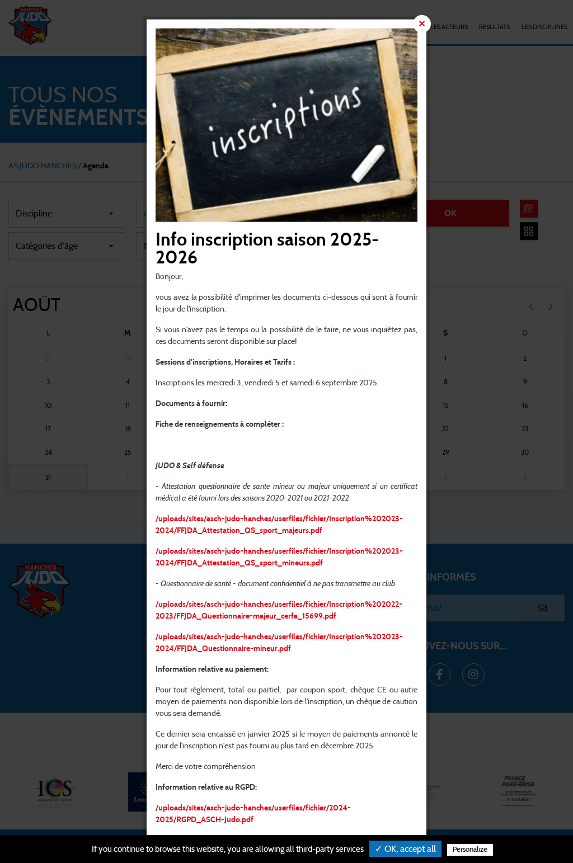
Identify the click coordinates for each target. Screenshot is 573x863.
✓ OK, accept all (405, 849)
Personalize (470, 849)
